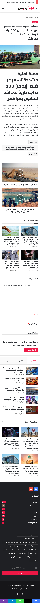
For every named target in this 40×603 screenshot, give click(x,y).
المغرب (33, 142)
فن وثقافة (34, 516)
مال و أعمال (33, 505)
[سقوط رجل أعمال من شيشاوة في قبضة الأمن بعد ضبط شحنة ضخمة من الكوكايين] (29, 255)
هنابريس (13, 557)
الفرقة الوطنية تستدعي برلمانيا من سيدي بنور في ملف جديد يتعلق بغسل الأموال (30, 240)
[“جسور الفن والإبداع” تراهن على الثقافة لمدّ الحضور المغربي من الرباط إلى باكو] (29, 459)
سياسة (35, 512)
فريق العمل (15, 588)
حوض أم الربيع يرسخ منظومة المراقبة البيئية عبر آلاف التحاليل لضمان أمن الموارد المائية (11, 240)
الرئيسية (33, 17)
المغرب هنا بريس (32, 549)
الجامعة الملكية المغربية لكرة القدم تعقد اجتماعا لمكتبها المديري (20, 542)
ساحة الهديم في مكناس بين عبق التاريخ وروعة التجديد (14, 389)
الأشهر (33, 361)
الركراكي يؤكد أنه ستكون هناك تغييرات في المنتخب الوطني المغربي (13, 409)
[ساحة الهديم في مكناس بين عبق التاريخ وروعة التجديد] (32, 391)
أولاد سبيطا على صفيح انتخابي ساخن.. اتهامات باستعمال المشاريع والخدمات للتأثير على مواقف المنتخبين (30, 444)
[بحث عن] (37, 9)
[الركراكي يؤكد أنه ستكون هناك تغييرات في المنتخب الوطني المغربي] (32, 410)
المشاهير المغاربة (21, 546)
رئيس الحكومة (12, 553)
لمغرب (35, 557)
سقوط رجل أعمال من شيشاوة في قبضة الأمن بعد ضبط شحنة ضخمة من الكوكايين (29, 264)
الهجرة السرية (33, 553)
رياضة (35, 509)
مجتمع (28, 17)
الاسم (36, 314)
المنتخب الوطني (8, 549)
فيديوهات (34, 519)
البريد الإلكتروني (33, 324)
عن (21, 588)
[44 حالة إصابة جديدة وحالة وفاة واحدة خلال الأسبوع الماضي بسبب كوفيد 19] (32, 371)
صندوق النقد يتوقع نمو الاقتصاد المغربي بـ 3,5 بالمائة (14, 398)
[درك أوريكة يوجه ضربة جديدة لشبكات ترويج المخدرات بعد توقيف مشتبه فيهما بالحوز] (10, 255)
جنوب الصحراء (23, 553)
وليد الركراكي (33, 560)
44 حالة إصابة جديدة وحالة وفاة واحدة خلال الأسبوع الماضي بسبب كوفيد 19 (13, 370)
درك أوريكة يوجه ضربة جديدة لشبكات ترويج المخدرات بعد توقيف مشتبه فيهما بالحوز (11, 264)
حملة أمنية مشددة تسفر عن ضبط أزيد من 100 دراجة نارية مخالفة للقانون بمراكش (19, 148)
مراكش (29, 557)
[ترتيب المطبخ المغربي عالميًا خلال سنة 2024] (32, 381)
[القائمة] (3, 9)
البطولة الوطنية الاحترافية (30, 538)
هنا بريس (32, 154)
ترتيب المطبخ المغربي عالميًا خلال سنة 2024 (14, 379)
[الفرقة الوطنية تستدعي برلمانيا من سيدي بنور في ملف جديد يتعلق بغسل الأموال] (29, 231)
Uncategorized (32, 523)
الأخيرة (20, 361)
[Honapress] (26, 8)
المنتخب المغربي (20, 549)
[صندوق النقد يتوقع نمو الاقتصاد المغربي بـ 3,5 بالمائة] (32, 400)
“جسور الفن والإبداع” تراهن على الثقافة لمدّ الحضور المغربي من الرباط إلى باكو (30, 470)
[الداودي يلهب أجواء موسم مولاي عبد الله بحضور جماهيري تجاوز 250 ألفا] (10, 432)
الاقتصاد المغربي (32, 535)
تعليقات (6, 361)
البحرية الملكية (21, 535)
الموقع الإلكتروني (33, 333)
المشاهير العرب (33, 546)
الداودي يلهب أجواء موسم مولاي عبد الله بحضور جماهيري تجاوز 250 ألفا (11, 442)
